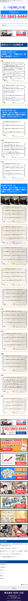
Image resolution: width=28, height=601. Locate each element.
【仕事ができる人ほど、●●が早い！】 (9, 548)
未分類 (1, 578)
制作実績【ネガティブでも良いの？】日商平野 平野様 (13, 551)
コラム (1, 572)
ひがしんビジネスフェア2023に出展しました (11, 554)
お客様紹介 (2, 567)
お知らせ (2, 570)
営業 (1, 575)
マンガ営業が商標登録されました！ (8, 556)
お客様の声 (2, 564)
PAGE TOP (25, 584)
